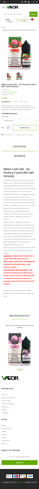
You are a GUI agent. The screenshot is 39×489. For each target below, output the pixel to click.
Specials (4, 435)
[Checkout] (37, 2)
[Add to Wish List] (19, 349)
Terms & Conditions (8, 404)
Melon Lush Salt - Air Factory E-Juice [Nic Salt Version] (19, 30)
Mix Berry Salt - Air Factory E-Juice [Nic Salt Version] (19, 326)
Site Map (4, 410)
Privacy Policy (6, 401)
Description (19, 146)
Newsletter (5, 413)
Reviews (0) (19, 156)
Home (3, 27)
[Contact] (33, 2)
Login (8, 19)
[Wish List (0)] (25, 2)
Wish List (4, 444)
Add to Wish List (9, 135)
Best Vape (21, 482)
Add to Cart (25, 128)
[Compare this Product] (26, 349)
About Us (5, 395)
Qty (3, 127)
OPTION (5, 117)
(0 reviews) (14, 101)
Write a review (24, 101)
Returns (4, 438)
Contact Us (5, 407)
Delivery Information (8, 398)
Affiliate (4, 432)
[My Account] (29, 2)
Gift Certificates (7, 429)
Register (10, 21)
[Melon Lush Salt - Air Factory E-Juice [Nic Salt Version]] (8, 76)
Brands (4, 426)
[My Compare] (22, 2)
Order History (6, 441)
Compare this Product (26, 135)
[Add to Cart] (12, 349)
